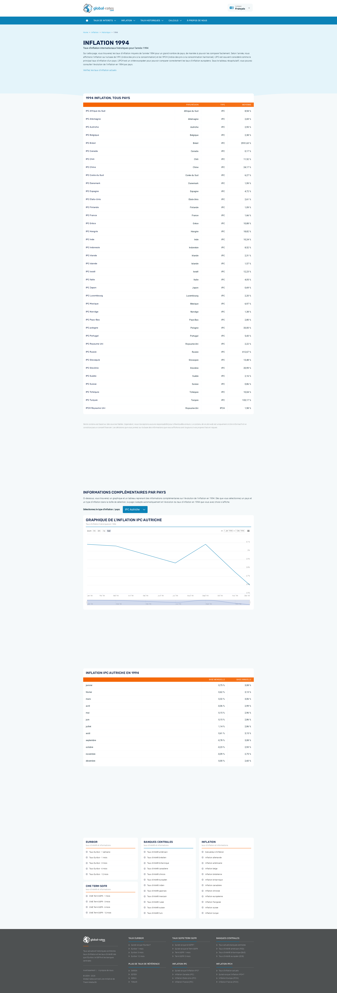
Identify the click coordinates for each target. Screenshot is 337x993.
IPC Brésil (91, 143)
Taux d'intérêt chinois (156, 874)
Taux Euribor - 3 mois (98, 863)
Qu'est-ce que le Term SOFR (186, 949)
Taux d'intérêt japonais (156, 891)
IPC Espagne (92, 191)
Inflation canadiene (213, 885)
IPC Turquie (92, 400)
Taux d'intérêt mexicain (157, 896)
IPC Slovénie (92, 368)
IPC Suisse (91, 384)
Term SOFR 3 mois (182, 956)
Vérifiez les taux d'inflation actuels (99, 70)
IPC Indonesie (93, 247)
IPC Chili (90, 159)
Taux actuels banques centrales (232, 945)
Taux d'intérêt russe (155, 902)
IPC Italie (90, 279)
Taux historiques (150, 20)
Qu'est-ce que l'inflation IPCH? (231, 974)
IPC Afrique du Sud (95, 111)
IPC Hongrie (92, 231)
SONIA (134, 978)
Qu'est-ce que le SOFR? (184, 945)
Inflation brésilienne (213, 874)
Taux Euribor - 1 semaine (99, 852)
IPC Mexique (92, 303)
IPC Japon (91, 287)
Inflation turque (211, 913)
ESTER (134, 974)
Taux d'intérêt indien (155, 885)
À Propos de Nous (197, 20)
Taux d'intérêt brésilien (156, 857)
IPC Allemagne (93, 119)
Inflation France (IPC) (184, 982)
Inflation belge (211, 869)
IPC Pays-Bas (93, 319)
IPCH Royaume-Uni (95, 408)
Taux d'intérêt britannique (158, 863)
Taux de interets (103, 20)
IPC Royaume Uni (94, 344)
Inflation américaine (213, 863)
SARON (134, 971)
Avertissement (89, 970)
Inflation (126, 20)
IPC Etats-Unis (93, 199)
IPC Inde (90, 239)
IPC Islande (91, 263)
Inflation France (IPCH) (228, 982)
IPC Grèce (91, 223)
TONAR (134, 982)
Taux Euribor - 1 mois (98, 857)
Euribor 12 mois (137, 956)
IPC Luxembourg (94, 295)
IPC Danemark (93, 183)
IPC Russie (91, 352)
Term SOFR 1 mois (182, 952)
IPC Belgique (92, 135)
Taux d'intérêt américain (157, 852)
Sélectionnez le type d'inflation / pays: (101, 509)
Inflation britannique (214, 880)
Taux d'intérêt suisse (156, 908)
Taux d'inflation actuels (229, 971)
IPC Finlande (92, 207)
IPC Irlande (91, 255)
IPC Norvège (92, 311)
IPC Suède (91, 376)
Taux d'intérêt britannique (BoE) (232, 952)
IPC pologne (92, 327)
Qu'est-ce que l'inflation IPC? (187, 971)
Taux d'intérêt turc (155, 913)
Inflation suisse (211, 908)
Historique (106, 32)
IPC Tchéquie (92, 392)
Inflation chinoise (212, 891)
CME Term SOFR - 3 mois (99, 902)
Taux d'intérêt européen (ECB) (231, 956)
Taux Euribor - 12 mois (98, 874)
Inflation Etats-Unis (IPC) (185, 978)
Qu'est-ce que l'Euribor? (141, 945)
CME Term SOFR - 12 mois (100, 913)
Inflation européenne (214, 896)
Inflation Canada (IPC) (184, 974)
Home (85, 32)
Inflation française (213, 902)
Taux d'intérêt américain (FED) (231, 949)
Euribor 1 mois (137, 949)
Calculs (174, 20)
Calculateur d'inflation (214, 852)
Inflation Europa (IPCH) (229, 978)
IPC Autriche (92, 127)
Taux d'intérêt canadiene (157, 869)
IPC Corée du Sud (95, 175)
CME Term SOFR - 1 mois (99, 896)
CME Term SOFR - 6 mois (99, 907)
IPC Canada (92, 151)
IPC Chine (91, 167)
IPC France (91, 215)
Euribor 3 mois (137, 952)
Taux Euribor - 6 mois (98, 869)
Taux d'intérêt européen (157, 880)
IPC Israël (90, 271)
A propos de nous (105, 970)
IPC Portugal (92, 336)
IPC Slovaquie (93, 360)
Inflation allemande (213, 857)
